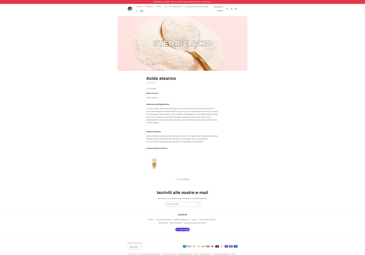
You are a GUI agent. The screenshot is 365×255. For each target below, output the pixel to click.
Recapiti (233, 254)
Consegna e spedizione (163, 219)
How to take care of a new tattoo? (195, 223)
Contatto (194, 219)
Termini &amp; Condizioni (207, 219)
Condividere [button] (152, 88)
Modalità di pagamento (181, 219)
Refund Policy (163, 223)
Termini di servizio (176, 223)
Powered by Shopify (154, 253)
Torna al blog (184, 179)
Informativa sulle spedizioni (221, 254)
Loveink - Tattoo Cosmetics (140, 253)
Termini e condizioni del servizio (203, 254)
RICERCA (150, 219)
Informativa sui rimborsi (169, 254)
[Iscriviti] (198, 204)
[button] (139, 7)
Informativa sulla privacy (184, 254)
